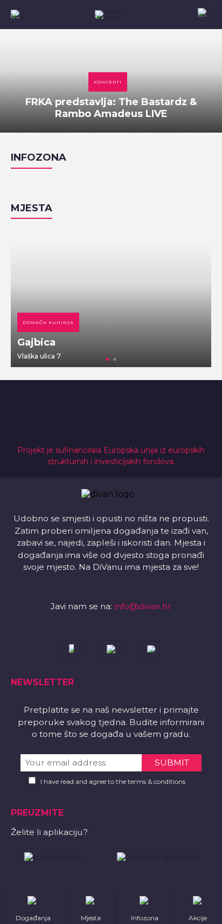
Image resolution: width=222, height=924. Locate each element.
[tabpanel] (111, 298)
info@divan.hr (142, 606)
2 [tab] (114, 359)
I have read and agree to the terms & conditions (112, 781)
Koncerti (108, 82)
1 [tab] (107, 359)
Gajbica (36, 342)
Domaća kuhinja (48, 322)
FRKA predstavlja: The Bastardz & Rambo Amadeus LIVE (111, 108)
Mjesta (31, 208)
